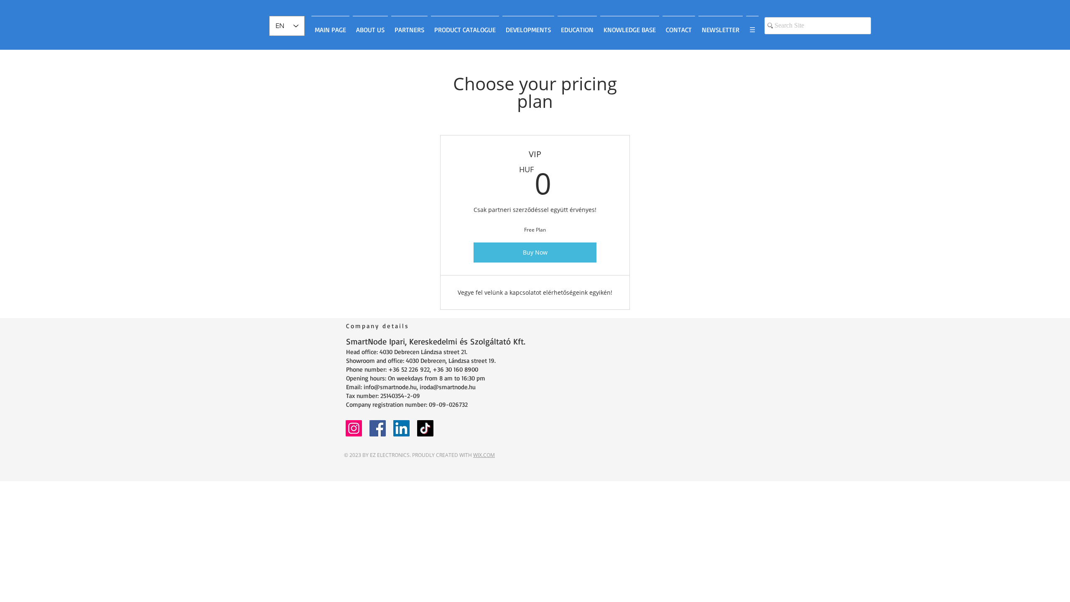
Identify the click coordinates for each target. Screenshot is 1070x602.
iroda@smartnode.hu (448, 387)
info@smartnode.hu (390, 387)
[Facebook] (377, 428)
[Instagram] (354, 428)
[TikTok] (425, 428)
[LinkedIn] (401, 428)
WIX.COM (484, 455)
